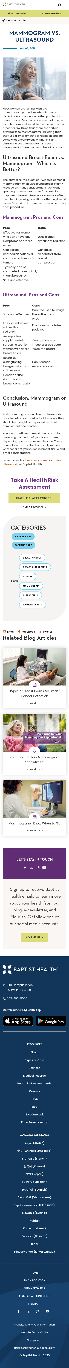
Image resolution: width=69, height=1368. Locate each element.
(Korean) (34, 1166)
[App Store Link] (18, 1021)
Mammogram (31, 585)
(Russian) (34, 1182)
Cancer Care (23, 536)
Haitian (35, 1221)
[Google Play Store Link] (51, 1021)
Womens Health (32, 604)
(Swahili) (34, 1213)
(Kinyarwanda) (34, 1252)
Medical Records (34, 1076)
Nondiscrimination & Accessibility (34, 1348)
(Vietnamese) (34, 1197)
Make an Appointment (34, 1296)
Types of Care (34, 1060)
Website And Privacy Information (34, 1324)
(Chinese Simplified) (34, 1151)
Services (34, 1068)
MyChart (34, 1304)
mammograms (37, 460)
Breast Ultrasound (35, 567)
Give (34, 1099)
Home (35, 1273)
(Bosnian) (35, 1236)
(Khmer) (34, 1228)
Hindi (34, 1244)
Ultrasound (30, 595)
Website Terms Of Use (34, 1332)
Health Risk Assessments (32, 498)
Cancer (27, 576)
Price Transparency (34, 1122)
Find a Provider (51, 13)
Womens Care (23, 545)
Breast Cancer (32, 557)
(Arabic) (35, 1143)
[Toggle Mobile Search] (59, 5)
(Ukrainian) (34, 1205)
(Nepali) (35, 1174)
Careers (34, 1091)
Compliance (34, 1340)
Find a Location (17, 13)
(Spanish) (34, 1189)
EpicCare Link (34, 1114)
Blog (34, 1107)
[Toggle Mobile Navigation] (65, 5)
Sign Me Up (32, 937)
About (34, 1052)
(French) (34, 1158)
